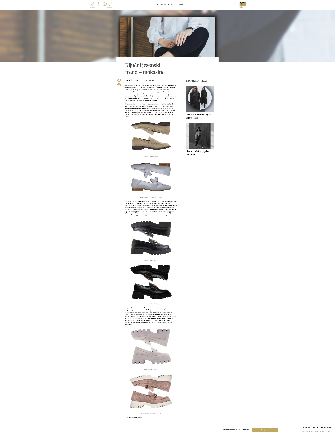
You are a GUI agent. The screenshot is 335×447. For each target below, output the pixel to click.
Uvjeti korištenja (319, 431)
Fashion (161, 4)
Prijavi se (265, 430)
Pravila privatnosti (307, 431)
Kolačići (328, 431)
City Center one (325, 428)
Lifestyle (183, 4)
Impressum (306, 428)
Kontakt (315, 428)
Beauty (172, 4)
